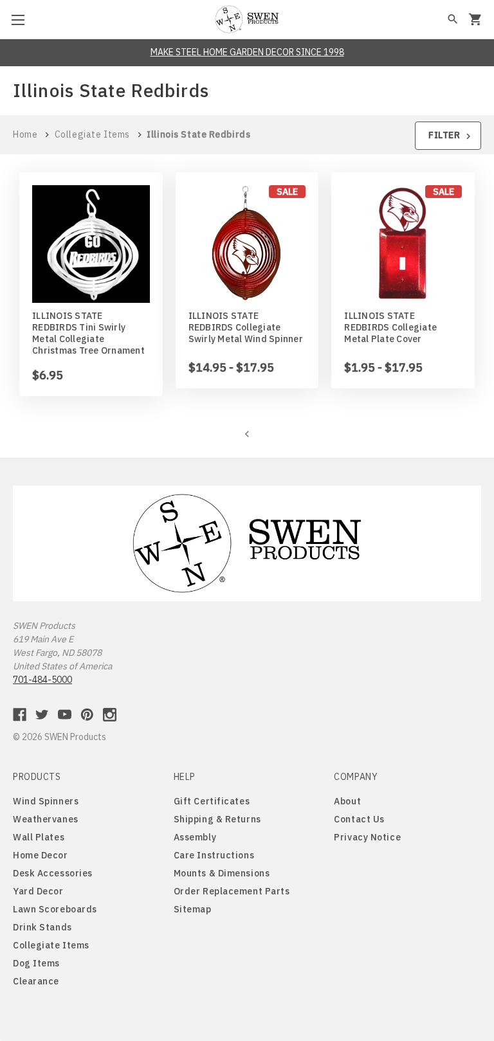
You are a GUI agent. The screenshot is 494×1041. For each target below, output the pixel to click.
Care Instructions (214, 855)
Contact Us (359, 819)
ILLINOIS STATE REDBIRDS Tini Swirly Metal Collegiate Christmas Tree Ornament (88, 333)
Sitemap (193, 909)
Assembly (195, 837)
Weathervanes (45, 819)
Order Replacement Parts (232, 891)
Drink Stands (42, 927)
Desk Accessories (53, 873)
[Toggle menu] (19, 19)
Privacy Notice (367, 837)
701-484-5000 (42, 679)
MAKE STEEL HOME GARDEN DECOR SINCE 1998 (247, 52)
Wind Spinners (45, 801)
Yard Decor (38, 891)
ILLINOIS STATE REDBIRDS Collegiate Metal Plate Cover (390, 327)
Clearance (36, 981)
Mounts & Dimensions (222, 873)
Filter (445, 135)
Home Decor (40, 855)
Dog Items (36, 963)
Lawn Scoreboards (55, 909)
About (347, 801)
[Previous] (247, 433)
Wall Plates (38, 837)
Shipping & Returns (217, 819)
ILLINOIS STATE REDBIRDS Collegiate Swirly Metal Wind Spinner (245, 327)
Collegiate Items (51, 945)
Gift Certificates (212, 801)
